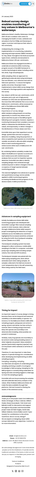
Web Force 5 (25, 466)
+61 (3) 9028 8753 (20, 438)
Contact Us (24, 3)
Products (18, 464)
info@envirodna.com (20, 436)
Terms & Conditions (18, 461)
